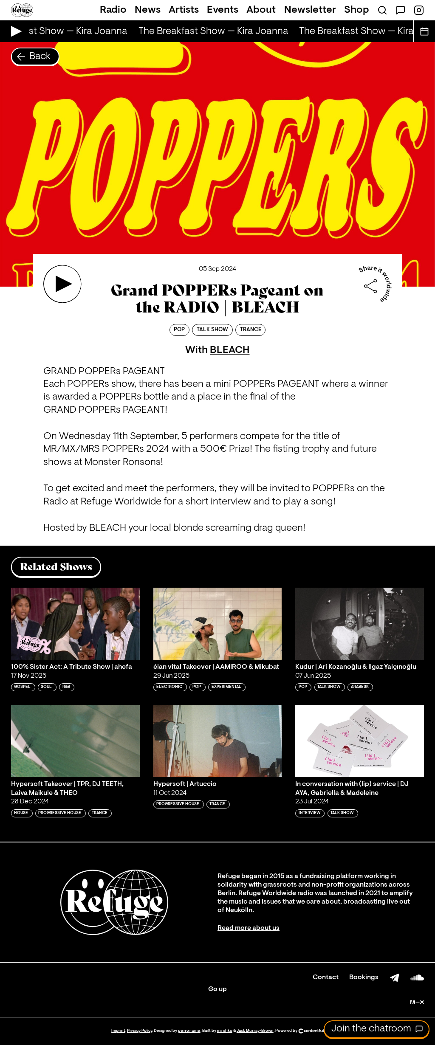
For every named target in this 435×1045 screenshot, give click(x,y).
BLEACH (229, 350)
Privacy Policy (139, 1031)
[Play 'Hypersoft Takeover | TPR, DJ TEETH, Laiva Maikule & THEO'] (75, 741)
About (261, 10)
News (148, 10)
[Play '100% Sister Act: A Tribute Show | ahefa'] (75, 624)
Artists (184, 10)
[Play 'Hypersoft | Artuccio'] (217, 741)
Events (222, 10)
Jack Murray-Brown (255, 1031)
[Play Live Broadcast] (14, 31)
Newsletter (310, 10)
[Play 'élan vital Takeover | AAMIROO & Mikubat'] (217, 624)
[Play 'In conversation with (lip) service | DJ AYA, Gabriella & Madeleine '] (359, 741)
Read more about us (249, 928)
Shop (356, 10)
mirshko (224, 1031)
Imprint (118, 1031)
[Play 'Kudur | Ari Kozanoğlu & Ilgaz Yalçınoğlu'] (359, 624)
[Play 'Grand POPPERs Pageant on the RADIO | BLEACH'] (62, 284)
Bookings (364, 977)
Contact (326, 977)
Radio (113, 10)
